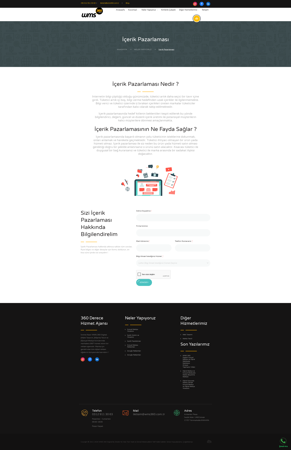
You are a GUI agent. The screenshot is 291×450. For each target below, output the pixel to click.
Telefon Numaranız (184, 241)
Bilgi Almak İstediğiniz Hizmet (149, 256)
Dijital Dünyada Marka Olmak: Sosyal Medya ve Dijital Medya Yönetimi (189, 384)
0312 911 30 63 (102, 414)
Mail (136, 410)
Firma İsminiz (142, 226)
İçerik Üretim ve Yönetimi (133, 336)
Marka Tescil (187, 339)
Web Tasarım (187, 335)
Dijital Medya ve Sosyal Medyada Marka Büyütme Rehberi (189, 374)
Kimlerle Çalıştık (168, 10)
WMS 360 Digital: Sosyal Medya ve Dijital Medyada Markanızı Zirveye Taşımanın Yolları (189, 361)
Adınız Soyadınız (144, 211)
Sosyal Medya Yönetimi (132, 330)
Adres (188, 410)
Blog (127, 3)
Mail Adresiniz (143, 241)
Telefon (97, 410)
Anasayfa (120, 10)
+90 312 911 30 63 (88, 3)
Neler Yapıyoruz (150, 10)
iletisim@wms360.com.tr (109, 3)
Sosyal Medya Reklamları (132, 346)
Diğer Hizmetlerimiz (189, 10)
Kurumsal (133, 10)
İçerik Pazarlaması (134, 341)
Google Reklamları (134, 351)
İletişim (205, 10)
